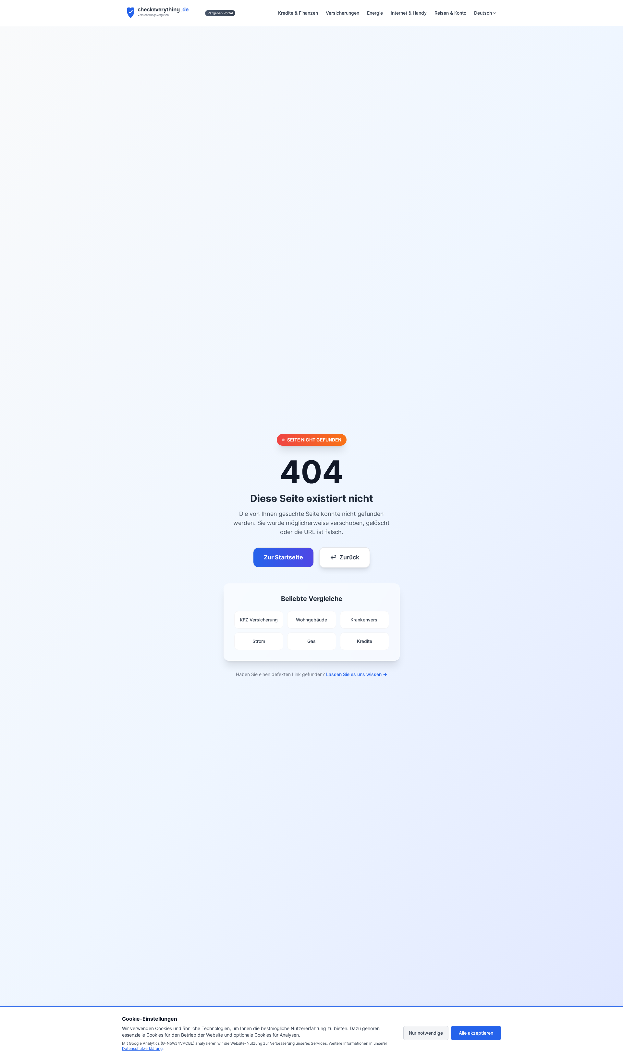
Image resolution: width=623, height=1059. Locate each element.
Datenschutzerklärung (142, 1048)
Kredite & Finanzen (298, 13)
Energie (375, 13)
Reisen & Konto (450, 13)
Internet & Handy (409, 13)
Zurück (344, 557)
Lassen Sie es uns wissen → (356, 674)
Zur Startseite (283, 557)
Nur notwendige (426, 1033)
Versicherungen (342, 13)
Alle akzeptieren (476, 1033)
